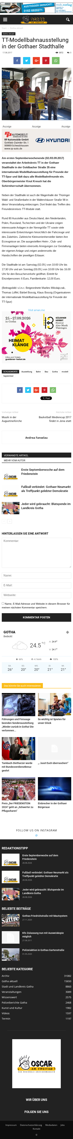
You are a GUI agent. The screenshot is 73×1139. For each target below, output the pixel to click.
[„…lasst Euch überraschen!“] (54, 748)
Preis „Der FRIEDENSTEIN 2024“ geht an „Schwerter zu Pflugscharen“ (17, 807)
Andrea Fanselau (36, 437)
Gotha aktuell (8, 33)
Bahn (38, 371)
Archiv (5, 976)
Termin (6, 1018)
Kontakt (36, 1128)
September (8, 375)
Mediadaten (51, 1125)
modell (65, 371)
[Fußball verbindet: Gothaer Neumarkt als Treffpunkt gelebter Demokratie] (10, 491)
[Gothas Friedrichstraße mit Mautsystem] (10, 920)
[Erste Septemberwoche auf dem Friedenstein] (10, 474)
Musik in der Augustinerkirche (12, 419)
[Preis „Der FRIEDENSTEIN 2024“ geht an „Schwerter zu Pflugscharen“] (18, 788)
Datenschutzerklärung (31, 1125)
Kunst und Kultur (12, 1008)
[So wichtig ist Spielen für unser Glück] (54, 704)
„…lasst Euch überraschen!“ (53, 763)
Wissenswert (9, 997)
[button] (68, 19)
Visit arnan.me (36, 310)
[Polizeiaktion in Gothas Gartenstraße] (10, 954)
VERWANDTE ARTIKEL (16, 455)
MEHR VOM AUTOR (14, 460)
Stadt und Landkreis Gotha (17, 986)
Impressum (11, 1125)
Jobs (63, 1125)
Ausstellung (26, 371)
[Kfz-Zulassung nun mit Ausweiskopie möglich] (10, 937)
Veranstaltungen (11, 992)
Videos (6, 1013)
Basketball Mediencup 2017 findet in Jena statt (55, 419)
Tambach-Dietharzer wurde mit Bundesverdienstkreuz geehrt (17, 767)
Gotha (55, 371)
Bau (46, 371)
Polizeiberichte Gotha (14, 1002)
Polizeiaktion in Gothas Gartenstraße (43, 950)
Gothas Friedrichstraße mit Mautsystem (44, 915)
